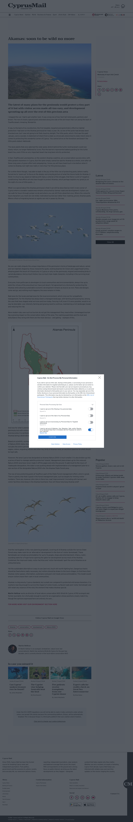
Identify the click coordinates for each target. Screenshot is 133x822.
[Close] (100, 378)
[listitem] (66, 405)
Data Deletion (55, 444)
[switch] (90, 409)
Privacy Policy (77, 444)
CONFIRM (52, 437)
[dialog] (66, 411)
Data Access (66, 444)
